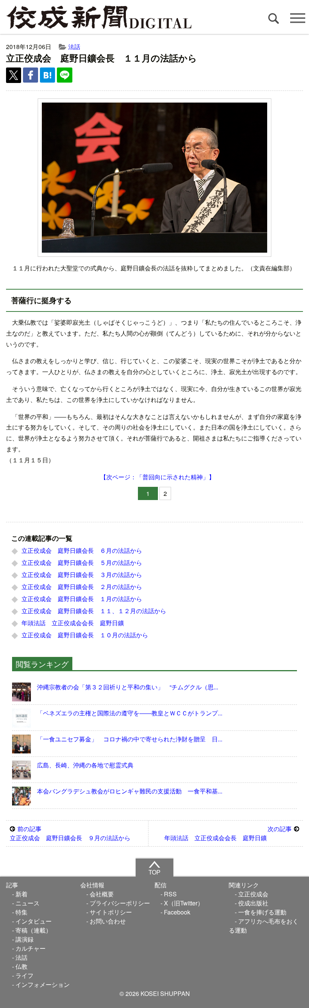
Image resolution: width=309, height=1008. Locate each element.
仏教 (21, 966)
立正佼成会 (253, 894)
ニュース (27, 903)
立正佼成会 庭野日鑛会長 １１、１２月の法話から (93, 610)
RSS (170, 894)
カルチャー (30, 948)
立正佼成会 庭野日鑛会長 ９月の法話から (70, 833)
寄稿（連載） (33, 930)
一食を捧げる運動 (262, 912)
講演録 (24, 939)
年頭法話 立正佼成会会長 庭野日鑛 (72, 622)
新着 (21, 894)
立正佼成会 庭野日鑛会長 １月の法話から (81, 598)
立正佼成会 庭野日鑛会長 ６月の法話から (81, 550)
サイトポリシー (111, 912)
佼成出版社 (253, 903)
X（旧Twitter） (183, 903)
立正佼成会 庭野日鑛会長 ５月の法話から (81, 562)
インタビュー (33, 921)
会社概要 (102, 894)
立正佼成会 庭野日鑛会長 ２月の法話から (81, 586)
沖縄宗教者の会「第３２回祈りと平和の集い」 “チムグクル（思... (127, 687)
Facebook (177, 912)
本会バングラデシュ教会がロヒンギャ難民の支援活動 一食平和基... (129, 791)
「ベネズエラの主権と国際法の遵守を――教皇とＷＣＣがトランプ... (129, 713)
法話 (74, 46)
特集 (21, 912)
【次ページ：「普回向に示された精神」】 (157, 477)
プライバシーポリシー (120, 903)
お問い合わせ (108, 921)
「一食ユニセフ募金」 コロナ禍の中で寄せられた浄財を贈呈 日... (129, 739)
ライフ (24, 975)
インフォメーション (42, 984)
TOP (154, 872)
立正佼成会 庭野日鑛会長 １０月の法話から (84, 635)
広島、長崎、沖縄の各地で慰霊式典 (85, 765)
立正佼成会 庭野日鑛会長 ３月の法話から (81, 574)
